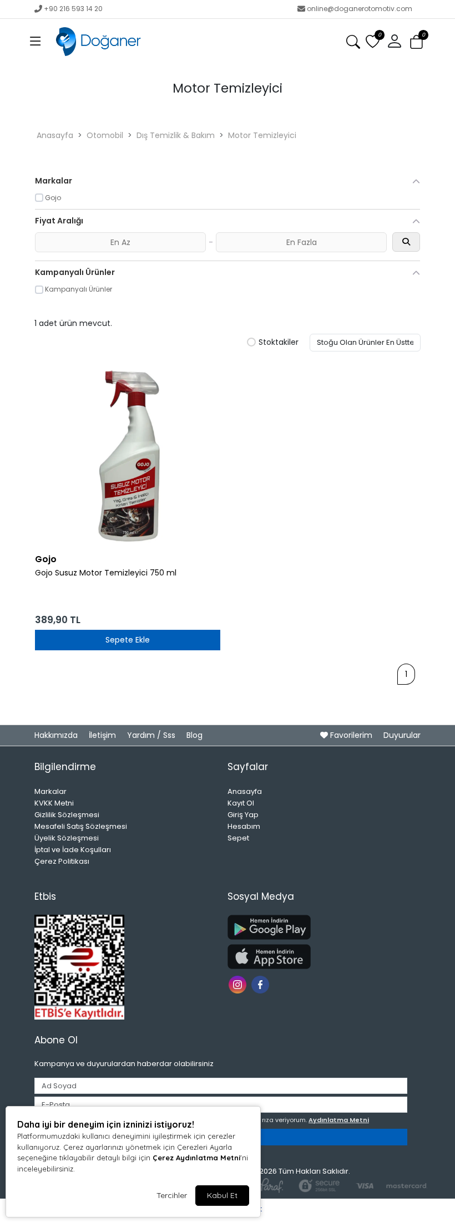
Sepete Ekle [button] (127, 639)
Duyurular (402, 735)
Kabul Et (222, 1195)
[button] (35, 41)
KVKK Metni (54, 803)
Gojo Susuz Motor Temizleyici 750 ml (105, 573)
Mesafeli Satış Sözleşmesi (80, 826)
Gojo (46, 559)
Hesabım (244, 826)
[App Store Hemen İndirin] (317, 956)
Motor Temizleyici (262, 135)
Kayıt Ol (241, 803)
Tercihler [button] (171, 1195)
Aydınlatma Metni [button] (339, 1119)
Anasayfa (55, 135)
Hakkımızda (57, 735)
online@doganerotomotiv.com (359, 8)
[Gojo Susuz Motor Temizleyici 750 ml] (127, 454)
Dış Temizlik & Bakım (175, 135)
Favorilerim (351, 735)
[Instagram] (239, 983)
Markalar (50, 791)
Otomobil (105, 135)
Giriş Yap (243, 814)
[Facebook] (261, 983)
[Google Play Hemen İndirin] (317, 927)
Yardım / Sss (152, 735)
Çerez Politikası (61, 861)
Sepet (238, 838)
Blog (194, 735)
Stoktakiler (279, 342)
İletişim (103, 735)
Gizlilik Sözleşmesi (66, 814)
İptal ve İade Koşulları (72, 849)
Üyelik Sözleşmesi (66, 838)
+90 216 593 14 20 (73, 8)
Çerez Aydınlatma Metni (196, 1157)
